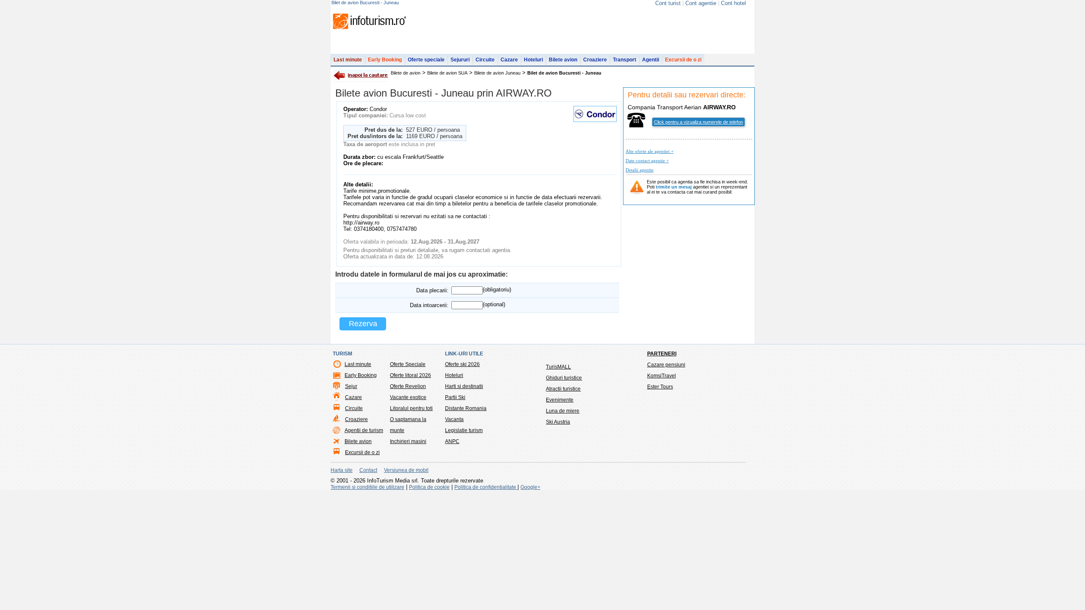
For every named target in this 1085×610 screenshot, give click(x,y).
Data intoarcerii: (429, 305)
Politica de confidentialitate (485, 487)
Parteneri (661, 354)
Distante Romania (466, 408)
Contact (368, 470)
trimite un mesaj (674, 186)
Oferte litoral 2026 (410, 375)
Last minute (348, 60)
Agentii (650, 60)
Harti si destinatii (464, 386)
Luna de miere (562, 411)
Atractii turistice (563, 389)
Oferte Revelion (408, 386)
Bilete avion (563, 60)
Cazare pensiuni (666, 365)
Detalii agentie (640, 169)
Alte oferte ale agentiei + (649, 151)
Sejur (351, 386)
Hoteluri (533, 60)
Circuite (485, 60)
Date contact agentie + (647, 160)
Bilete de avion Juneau (497, 72)
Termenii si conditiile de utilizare (367, 487)
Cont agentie (700, 3)
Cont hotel (733, 3)
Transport (624, 60)
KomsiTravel (661, 376)
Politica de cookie (429, 487)
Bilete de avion (405, 72)
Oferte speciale (426, 60)
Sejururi (460, 60)
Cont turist (668, 3)
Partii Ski (455, 397)
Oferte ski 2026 (462, 364)
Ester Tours (660, 387)
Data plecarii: (432, 290)
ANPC (452, 441)
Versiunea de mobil (406, 470)
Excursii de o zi (683, 60)
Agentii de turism (364, 430)
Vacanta (454, 419)
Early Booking (385, 60)
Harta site (342, 470)
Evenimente (559, 400)
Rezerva (363, 323)
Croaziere (595, 60)
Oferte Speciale (408, 364)
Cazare (509, 60)
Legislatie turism (464, 430)
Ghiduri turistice (564, 378)
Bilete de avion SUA (447, 72)
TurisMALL (558, 367)
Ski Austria (558, 422)
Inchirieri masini (408, 441)
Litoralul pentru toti (411, 408)
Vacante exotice (408, 397)
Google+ (530, 487)
